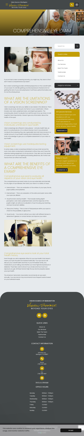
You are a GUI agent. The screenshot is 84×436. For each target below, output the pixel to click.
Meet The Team (63, 68)
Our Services (62, 64)
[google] (44, 315)
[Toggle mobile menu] (6, 4)
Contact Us (61, 76)
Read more (61, 130)
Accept (70, 430)
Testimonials (62, 72)
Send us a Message (42, 382)
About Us (60, 60)
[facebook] (39, 315)
